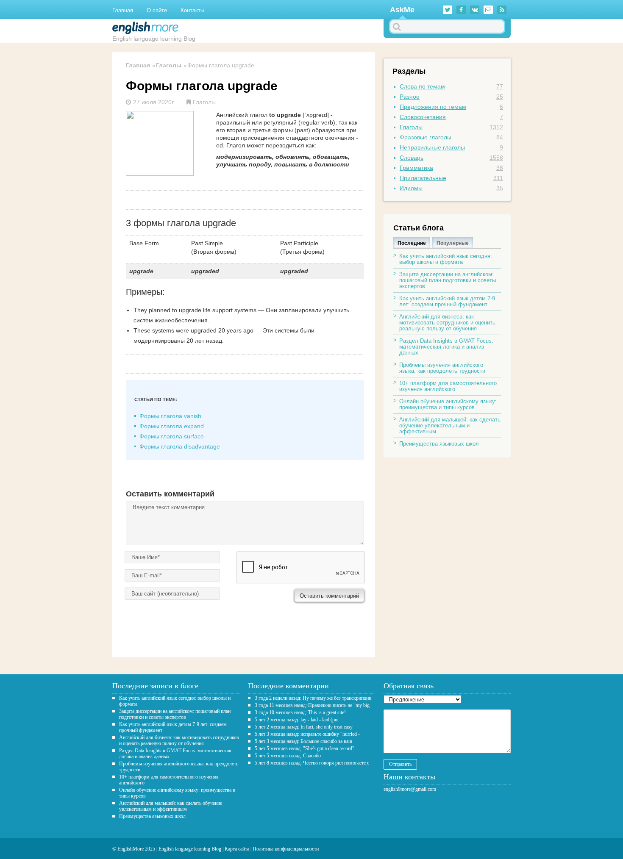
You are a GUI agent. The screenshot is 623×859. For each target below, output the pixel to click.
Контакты (192, 10)
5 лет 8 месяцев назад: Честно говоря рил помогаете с (312, 763)
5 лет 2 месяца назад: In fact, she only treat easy (304, 727)
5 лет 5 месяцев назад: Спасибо (288, 756)
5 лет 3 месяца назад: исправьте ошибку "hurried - (307, 734)
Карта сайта (237, 849)
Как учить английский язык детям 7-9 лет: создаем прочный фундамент (447, 301)
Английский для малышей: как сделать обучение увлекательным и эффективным (450, 425)
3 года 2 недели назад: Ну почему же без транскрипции (313, 698)
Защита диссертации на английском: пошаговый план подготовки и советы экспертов (447, 280)
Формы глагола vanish (170, 416)
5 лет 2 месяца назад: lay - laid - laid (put (297, 720)
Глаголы (168, 65)
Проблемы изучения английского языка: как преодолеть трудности (442, 368)
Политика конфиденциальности (286, 849)
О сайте (157, 10)
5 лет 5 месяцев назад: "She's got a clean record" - (306, 748)
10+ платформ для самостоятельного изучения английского (448, 386)
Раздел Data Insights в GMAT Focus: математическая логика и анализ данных (446, 347)
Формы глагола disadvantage (179, 446)
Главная (122, 10)
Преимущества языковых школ (439, 444)
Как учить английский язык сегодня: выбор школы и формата (445, 259)
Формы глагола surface (171, 436)
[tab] (411, 242)
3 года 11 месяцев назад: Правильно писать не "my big (312, 705)
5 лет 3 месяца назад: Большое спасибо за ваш (303, 741)
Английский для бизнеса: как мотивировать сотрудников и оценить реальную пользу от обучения (447, 322)
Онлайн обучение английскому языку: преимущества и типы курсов (448, 404)
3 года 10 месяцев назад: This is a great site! (300, 712)
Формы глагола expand (171, 426)
